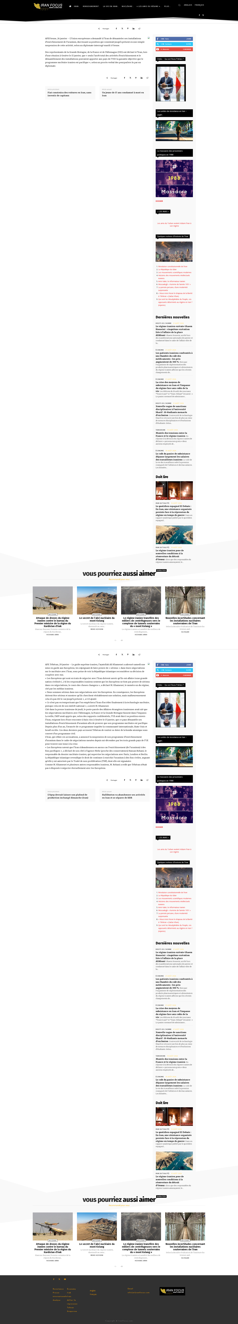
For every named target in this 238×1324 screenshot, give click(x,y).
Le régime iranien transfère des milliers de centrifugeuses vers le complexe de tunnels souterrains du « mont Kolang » (141, 622)
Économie (160, 350)
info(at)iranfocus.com (139, 1293)
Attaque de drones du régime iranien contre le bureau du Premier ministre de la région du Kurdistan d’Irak (52, 622)
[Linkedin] (133, 28)
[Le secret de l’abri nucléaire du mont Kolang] (97, 600)
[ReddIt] (139, 28)
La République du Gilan (167, 269)
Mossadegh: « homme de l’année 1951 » (174, 284)
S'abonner (187, 49)
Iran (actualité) (162, 503)
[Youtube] (65, 1279)
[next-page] (121, 640)
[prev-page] (115, 640)
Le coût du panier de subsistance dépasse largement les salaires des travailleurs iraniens (173, 456)
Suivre (188, 44)
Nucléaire (53, 614)
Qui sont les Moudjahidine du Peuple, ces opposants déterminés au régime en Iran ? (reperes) (175, 302)
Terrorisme (160, 430)
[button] (179, 5)
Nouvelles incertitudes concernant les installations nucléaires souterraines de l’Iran (185, 620)
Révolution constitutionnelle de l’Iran (172, 266)
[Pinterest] (127, 28)
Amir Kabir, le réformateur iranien (171, 281)
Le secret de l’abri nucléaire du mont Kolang (97, 619)
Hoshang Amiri (52, 635)
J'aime (189, 39)
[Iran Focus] (48, 6)
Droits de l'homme (163, 323)
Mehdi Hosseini (97, 629)
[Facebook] (199, 15)
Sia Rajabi (185, 632)
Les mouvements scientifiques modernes (174, 272)
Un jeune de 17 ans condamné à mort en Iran (123, 94)
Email (130, 1289)
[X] (203, 15)
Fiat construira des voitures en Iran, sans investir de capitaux (69, 94)
